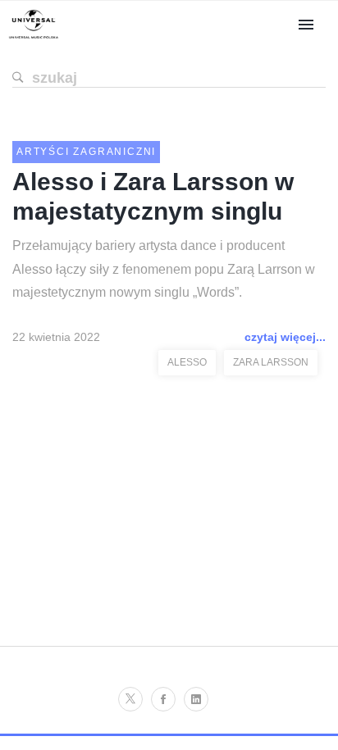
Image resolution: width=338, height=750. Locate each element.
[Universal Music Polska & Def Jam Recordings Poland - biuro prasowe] (33, 39)
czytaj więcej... (285, 336)
